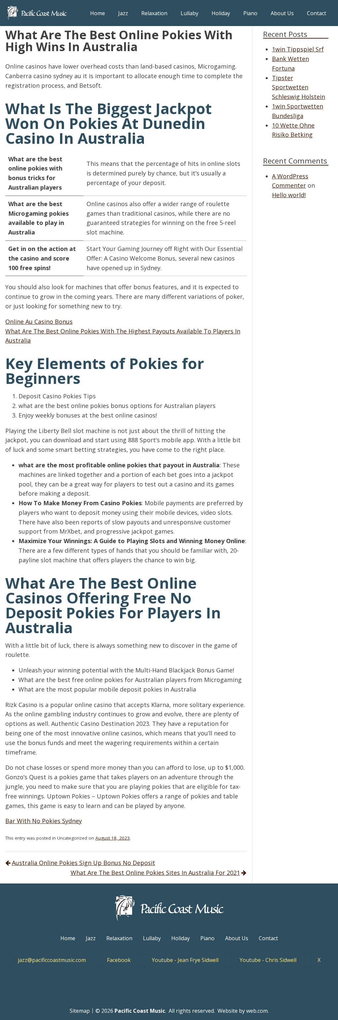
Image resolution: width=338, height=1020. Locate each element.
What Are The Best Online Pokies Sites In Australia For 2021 (155, 873)
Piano (250, 13)
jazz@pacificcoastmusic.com (52, 960)
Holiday (221, 13)
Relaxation (154, 13)
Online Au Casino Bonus (39, 321)
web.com (257, 1010)
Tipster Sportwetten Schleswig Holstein (298, 87)
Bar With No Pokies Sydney (43, 821)
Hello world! (289, 195)
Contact (316, 13)
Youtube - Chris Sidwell (268, 960)
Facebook (119, 960)
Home (97, 13)
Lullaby (189, 13)
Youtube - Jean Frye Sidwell (185, 960)
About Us (282, 13)
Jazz (123, 13)
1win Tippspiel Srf (298, 49)
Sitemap (80, 1010)
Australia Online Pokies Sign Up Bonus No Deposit (83, 863)
